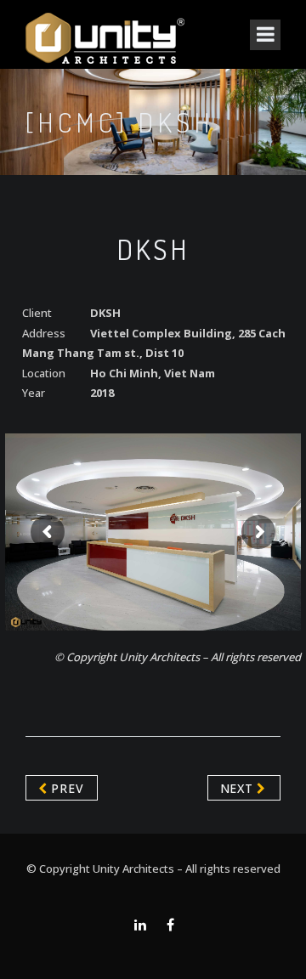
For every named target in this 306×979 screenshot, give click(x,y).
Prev (66, 788)
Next (239, 788)
